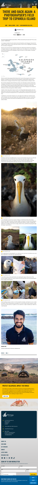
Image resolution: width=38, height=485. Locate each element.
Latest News (4, 452)
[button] (36, 4)
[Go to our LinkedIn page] (11, 457)
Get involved (4, 447)
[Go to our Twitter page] (6, 457)
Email (7, 353)
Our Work (3, 444)
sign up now (33, 474)
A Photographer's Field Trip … (26, 25)
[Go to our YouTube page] (9, 457)
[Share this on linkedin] (24, 34)
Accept (33, 477)
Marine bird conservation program (22, 78)
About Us (3, 441)
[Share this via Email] (18, 34)
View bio (2, 353)
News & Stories (12, 25)
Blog (17, 25)
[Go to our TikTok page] (13, 457)
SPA (35, 1)
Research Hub (4, 455)
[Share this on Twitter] (22, 34)
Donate (34, 7)
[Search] (33, 4)
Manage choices (33, 483)
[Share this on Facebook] (20, 34)
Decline (33, 480)
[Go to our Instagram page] (4, 457)
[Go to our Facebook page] (1, 457)
